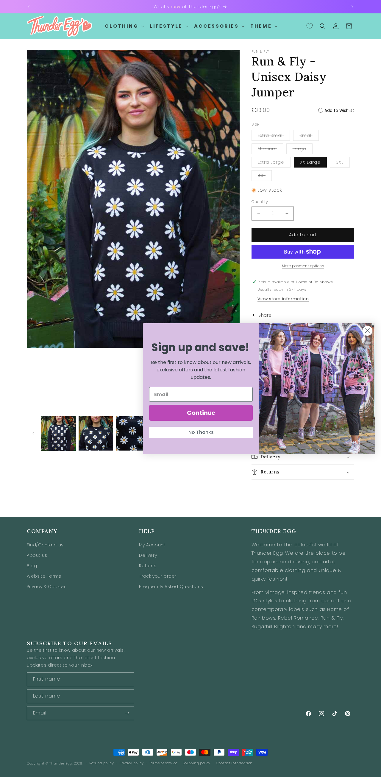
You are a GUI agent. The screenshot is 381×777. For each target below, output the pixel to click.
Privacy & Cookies (46, 587)
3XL (343, 163)
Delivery (148, 555)
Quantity (260, 202)
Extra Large (274, 163)
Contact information (234, 763)
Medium (270, 150)
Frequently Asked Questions (171, 587)
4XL (265, 176)
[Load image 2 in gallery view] (96, 433)
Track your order (158, 576)
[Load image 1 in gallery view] (58, 433)
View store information (283, 299)
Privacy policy (131, 763)
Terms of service (163, 763)
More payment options (303, 265)
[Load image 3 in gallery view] (133, 433)
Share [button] (265, 315)
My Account (152, 545)
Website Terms (44, 576)
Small (309, 136)
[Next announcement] (352, 6)
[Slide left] (33, 433)
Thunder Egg (60, 763)
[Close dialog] (367, 331)
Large (303, 150)
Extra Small (274, 136)
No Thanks (201, 432)
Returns (147, 565)
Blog (32, 565)
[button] (123, 26)
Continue (201, 413)
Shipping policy (197, 763)
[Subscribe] (127, 713)
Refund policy (101, 763)
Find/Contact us (45, 545)
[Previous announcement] (28, 6)
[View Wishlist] (309, 26)
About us (37, 555)
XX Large (310, 162)
